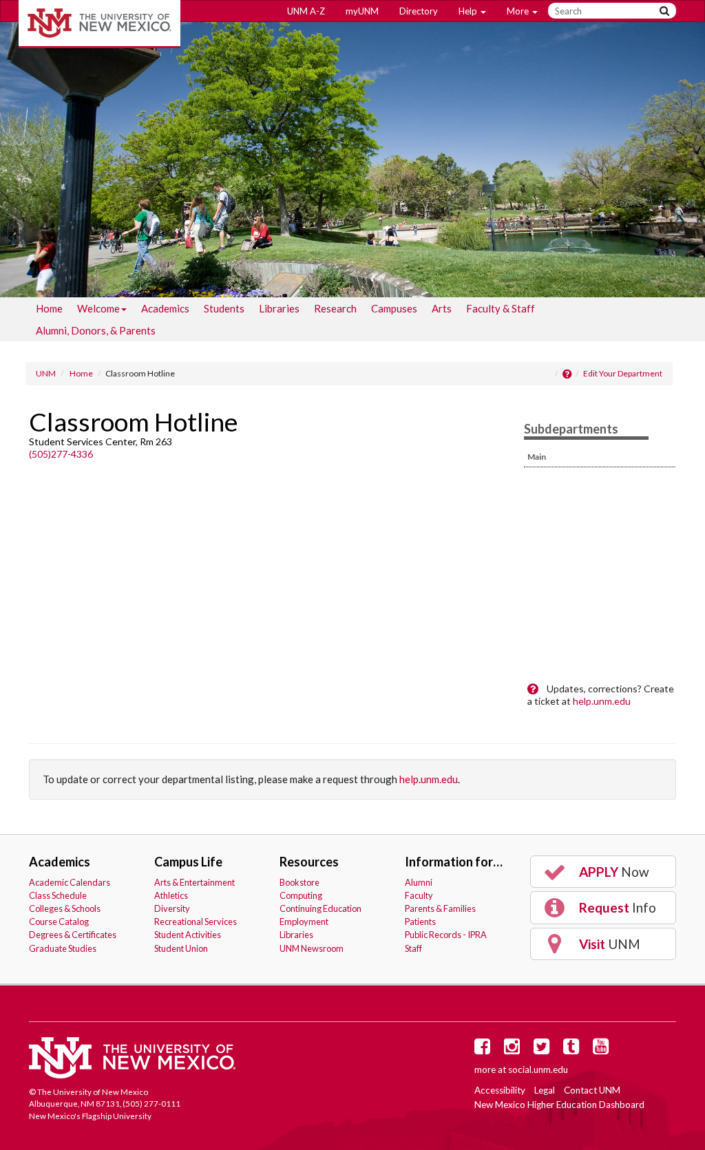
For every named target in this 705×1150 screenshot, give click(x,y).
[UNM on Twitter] (544, 1049)
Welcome (98, 308)
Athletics (171, 895)
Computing (301, 895)
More (519, 11)
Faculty (419, 895)
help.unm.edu (602, 701)
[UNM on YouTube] (603, 1049)
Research (335, 308)
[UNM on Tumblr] (573, 1049)
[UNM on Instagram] (514, 1049)
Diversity (172, 908)
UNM (46, 373)
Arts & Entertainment (194, 882)
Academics (165, 308)
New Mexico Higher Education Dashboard (559, 1104)
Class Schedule (58, 895)
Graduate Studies (62, 948)
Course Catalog (59, 921)
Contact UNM (592, 1090)
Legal (544, 1090)
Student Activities (187, 934)
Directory (418, 11)
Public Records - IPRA (446, 934)
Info (616, 907)
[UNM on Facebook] (484, 1049)
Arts (442, 308)
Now (612, 872)
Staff (413, 948)
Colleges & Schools (65, 908)
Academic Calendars (69, 882)
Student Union (181, 948)
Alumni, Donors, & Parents (96, 330)
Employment (304, 921)
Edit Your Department (622, 373)
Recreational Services (195, 921)
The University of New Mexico (99, 24)
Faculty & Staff (500, 308)
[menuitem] (49, 308)
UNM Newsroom (312, 948)
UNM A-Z (306, 11)
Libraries (279, 308)
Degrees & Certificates (72, 934)
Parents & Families (440, 908)
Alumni (418, 882)
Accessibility (499, 1090)
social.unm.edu (538, 1069)
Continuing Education (320, 908)
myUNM (362, 11)
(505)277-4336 (61, 454)
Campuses (394, 308)
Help (469, 11)
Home (49, 308)
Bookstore (299, 882)
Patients (420, 921)
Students (224, 308)
